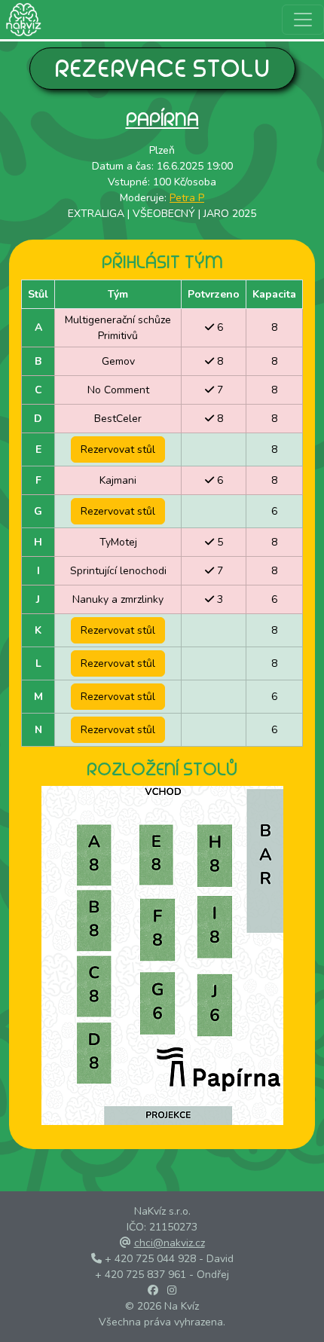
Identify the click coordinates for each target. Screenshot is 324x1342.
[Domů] (20, 19)
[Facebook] (153, 1290)
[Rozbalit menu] (303, 20)
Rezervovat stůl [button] (118, 449)
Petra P (187, 198)
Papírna (162, 119)
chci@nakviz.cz (169, 1243)
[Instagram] (171, 1290)
